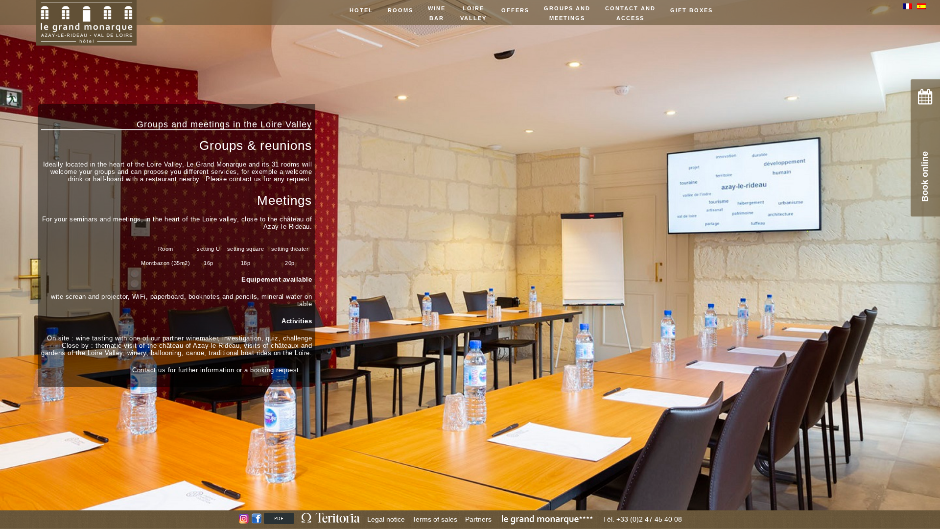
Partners (478, 519)
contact (240, 179)
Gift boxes (691, 10)
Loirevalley (473, 13)
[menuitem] (910, 6)
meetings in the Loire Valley (251, 124)
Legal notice (386, 519)
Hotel (361, 10)
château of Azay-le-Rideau (287, 223)
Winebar (437, 13)
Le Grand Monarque (217, 164)
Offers (515, 10)
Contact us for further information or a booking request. (216, 370)
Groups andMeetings (567, 13)
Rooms (400, 10)
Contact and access (630, 13)
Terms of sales (434, 519)
